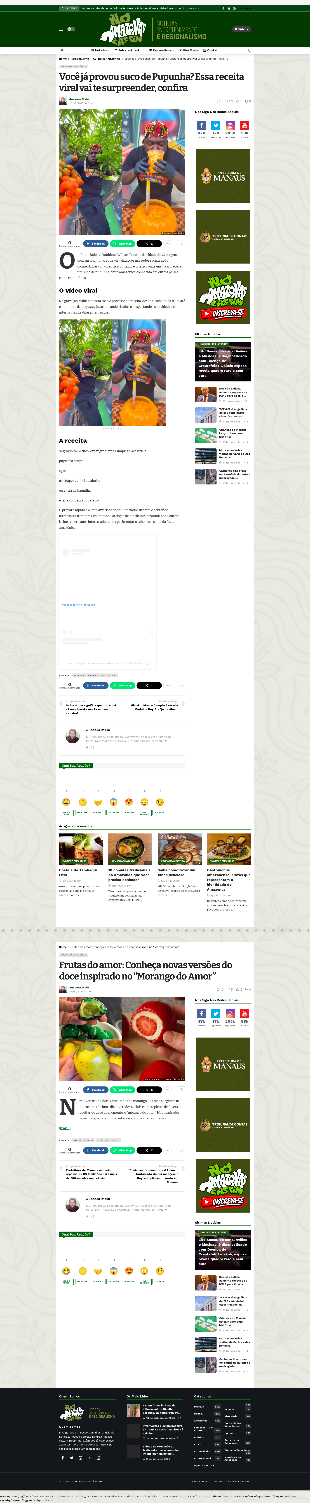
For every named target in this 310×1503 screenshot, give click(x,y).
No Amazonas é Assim (88, 1481)
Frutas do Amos (83, 1140)
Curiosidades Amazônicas (237, 1425)
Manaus (207, 1406)
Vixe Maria (237, 1416)
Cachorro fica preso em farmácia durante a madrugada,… (234, 474)
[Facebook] (87, 748)
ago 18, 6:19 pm (121, 885)
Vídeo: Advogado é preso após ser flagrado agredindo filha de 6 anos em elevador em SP (133, 8)
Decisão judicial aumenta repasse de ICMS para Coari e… (233, 392)
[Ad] (223, 176)
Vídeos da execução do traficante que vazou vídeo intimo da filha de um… (161, 1450)
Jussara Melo (79, 99)
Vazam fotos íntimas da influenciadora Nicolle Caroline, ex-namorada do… (161, 1409)
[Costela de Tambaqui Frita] (81, 849)
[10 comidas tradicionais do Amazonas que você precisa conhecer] (130, 849)
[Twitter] (71, 1457)
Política (207, 1437)
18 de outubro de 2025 (160, 1417)
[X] (89, 1457)
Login (247, 8)
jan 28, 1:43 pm (71, 880)
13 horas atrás (231, 401)
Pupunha (79, 675)
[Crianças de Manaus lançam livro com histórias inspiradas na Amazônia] (206, 435)
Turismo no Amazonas (237, 1441)
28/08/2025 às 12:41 (81, 103)
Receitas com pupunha (102, 675)
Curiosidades (207, 1451)
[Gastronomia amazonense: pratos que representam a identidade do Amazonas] (229, 849)
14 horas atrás (232, 421)
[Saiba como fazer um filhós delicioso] (180, 849)
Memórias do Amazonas (237, 1458)
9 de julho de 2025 (158, 1458)
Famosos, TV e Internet (214, 344)
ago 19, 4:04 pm (220, 895)
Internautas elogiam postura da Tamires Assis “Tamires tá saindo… (163, 1429)
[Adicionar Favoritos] (181, 243)
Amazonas (207, 1420)
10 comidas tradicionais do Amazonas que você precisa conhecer (129, 875)
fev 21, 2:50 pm (170, 880)
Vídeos (243, 29)
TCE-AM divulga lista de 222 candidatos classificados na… (233, 413)
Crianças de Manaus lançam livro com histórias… (232, 433)
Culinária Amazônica (74, 66)
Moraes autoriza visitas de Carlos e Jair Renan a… (234, 454)
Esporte (237, 1409)
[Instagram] (92, 748)
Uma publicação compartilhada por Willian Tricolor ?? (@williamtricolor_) (108, 663)
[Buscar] (248, 50)
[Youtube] (98, 1457)
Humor (237, 1433)
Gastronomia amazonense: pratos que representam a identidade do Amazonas (229, 880)
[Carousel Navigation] (238, 8)
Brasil (207, 1444)
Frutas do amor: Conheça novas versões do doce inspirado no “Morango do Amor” (145, 970)
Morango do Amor (108, 1140)
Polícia (207, 1413)
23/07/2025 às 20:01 (81, 991)
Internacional (207, 1458)
